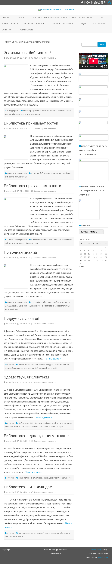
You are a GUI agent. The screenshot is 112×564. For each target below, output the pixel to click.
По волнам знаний (20, 252)
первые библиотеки (33, 427)
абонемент (47, 302)
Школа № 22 (52, 368)
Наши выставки (26, 30)
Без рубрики (12, 110)
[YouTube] (95, 2)
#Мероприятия (9, 24)
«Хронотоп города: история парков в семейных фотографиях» (62, 18)
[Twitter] (81, 2)
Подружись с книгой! (22, 318)
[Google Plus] (88, 2)
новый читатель (63, 306)
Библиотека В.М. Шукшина (30, 423)
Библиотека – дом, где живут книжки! (37, 436)
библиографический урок (34, 110)
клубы (102, 18)
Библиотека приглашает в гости (32, 186)
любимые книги (16, 536)
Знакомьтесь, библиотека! (27, 53)
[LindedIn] (92, 2)
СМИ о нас (6, 30)
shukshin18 (11, 58)
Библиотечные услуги (62, 24)
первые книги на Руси (53, 427)
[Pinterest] (102, 2)
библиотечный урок (52, 423)
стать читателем (32, 114)
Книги (21, 427)
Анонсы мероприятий (34, 24)
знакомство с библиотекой (59, 110)
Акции (83, 24)
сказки (46, 478)
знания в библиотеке (14, 114)
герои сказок (24, 533)
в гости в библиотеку (40, 173)
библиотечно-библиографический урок (36, 364)
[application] (93, 61)
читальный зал (11, 309)
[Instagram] (99, 2)
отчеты (10, 364)
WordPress (102, 557)
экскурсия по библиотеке (61, 478)
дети (33, 533)
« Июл (82, 266)
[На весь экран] (105, 66)
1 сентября (36, 302)
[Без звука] (101, 66)
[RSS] (105, 2)
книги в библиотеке (36, 368)
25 (85, 260)
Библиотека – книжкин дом (28, 487)
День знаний (24, 306)
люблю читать (21, 177)
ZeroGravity (96, 550)
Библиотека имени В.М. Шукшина (46, 240)
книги (11, 177)
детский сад (42, 533)
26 (89, 260)
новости (21, 18)
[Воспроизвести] (82, 66)
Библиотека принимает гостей (31, 123)
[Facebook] (85, 2)
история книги (20, 368)
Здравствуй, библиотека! (26, 377)
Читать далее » (53, 359)
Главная (5, 18)
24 (81, 260)
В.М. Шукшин (99, 24)
